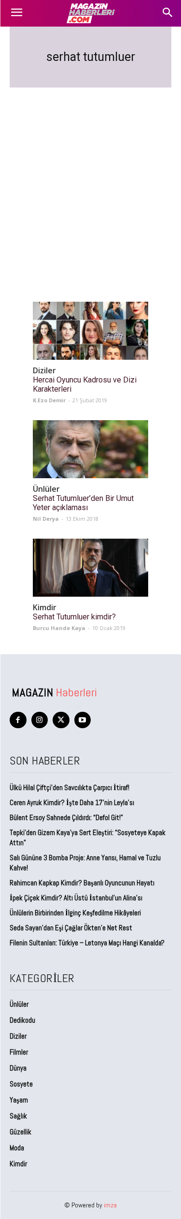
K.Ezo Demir (49, 400)
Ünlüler (46, 489)
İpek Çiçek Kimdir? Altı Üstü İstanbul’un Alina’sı (76, 897)
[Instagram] (39, 720)
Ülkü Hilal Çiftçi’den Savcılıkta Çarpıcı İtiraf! (69, 787)
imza (110, 1205)
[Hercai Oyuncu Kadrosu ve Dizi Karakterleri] (90, 331)
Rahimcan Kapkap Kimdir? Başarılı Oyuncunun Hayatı (82, 882)
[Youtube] (82, 720)
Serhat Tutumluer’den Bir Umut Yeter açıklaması (83, 503)
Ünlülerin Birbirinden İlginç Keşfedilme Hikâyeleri (75, 912)
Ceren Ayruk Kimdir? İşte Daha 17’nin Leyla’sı (72, 802)
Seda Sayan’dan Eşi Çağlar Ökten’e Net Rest (72, 927)
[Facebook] (18, 720)
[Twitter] (61, 720)
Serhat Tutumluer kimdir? (74, 616)
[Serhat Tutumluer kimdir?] (90, 568)
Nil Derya (46, 518)
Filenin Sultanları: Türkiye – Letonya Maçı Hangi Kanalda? (87, 942)
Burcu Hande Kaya (59, 628)
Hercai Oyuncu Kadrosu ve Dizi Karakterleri (85, 384)
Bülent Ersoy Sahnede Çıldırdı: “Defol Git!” (66, 817)
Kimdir (44, 607)
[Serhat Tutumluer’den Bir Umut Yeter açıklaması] (90, 449)
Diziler (44, 370)
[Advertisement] (90, 183)
